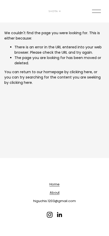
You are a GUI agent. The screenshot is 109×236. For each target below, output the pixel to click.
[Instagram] (50, 215)
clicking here (81, 71)
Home (54, 184)
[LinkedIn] (59, 215)
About (55, 192)
